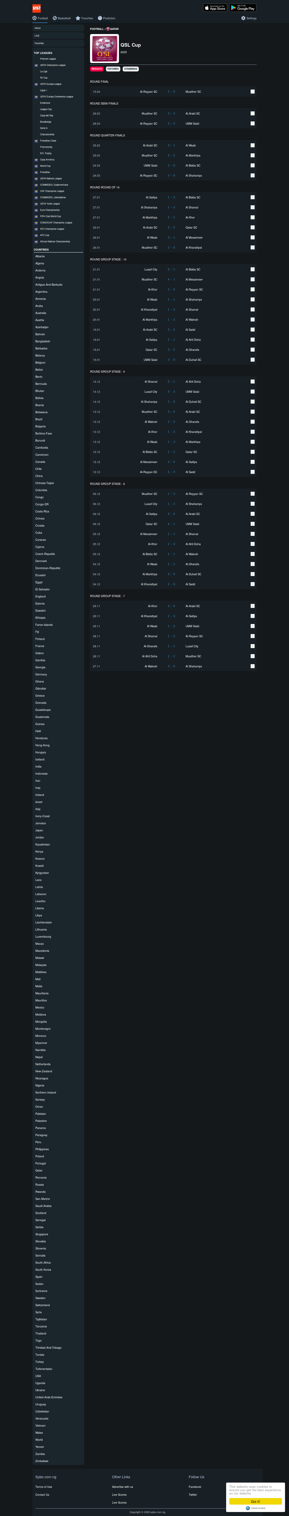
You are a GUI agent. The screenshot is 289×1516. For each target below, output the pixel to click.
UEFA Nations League (51, 178)
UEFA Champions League (52, 65)
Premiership (46, 146)
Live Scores (119, 1495)
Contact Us (42, 1495)
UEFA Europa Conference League (56, 96)
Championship (47, 134)
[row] (173, 91)
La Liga (43, 71)
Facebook (195, 1487)
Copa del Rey (46, 115)
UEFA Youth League (50, 203)
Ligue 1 (43, 90)
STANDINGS (130, 68)
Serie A (44, 128)
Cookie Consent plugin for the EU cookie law (255, 1508)
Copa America (47, 159)
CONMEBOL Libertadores (53, 197)
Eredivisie (45, 102)
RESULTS (97, 68)
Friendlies (45, 172)
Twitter (193, 1495)
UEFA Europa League (50, 83)
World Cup (45, 165)
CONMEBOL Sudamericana (54, 184)
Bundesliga (45, 121)
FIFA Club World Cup (50, 216)
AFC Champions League (52, 228)
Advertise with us (122, 1487)
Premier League (48, 58)
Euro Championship (50, 209)
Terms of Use (43, 1487)
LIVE (37, 35)
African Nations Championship (55, 241)
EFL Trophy (46, 153)
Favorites (39, 43)
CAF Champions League (52, 191)
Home (37, 28)
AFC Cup (44, 235)
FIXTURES (113, 68)
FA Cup (43, 77)
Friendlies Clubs (48, 140)
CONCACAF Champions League (56, 222)
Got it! (255, 1501)
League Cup (46, 109)
